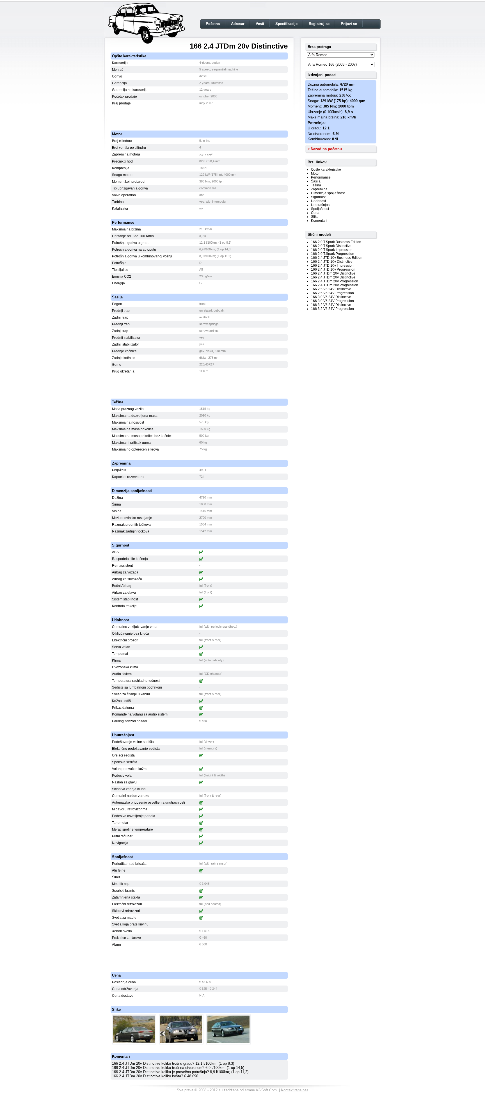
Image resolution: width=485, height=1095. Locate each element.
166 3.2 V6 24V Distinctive (331, 305)
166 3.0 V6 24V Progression (332, 301)
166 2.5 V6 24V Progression (332, 293)
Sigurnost (318, 197)
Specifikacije (286, 24)
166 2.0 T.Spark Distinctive (331, 246)
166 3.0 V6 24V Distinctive (331, 297)
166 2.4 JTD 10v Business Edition (336, 258)
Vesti (260, 24)
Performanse (321, 177)
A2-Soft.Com (266, 1090)
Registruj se (319, 24)
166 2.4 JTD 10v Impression (332, 266)
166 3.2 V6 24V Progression (332, 309)
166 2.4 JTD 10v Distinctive (332, 262)
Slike (315, 217)
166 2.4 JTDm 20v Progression (334, 281)
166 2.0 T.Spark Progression (332, 254)
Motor (315, 173)
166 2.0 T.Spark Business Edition (336, 242)
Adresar (237, 24)
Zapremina (319, 189)
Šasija (316, 181)
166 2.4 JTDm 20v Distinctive (333, 273)
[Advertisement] (199, 115)
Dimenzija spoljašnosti (328, 193)
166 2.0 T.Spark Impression (332, 250)
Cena (315, 213)
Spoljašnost (320, 209)
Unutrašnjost (320, 205)
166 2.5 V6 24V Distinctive (331, 289)
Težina (316, 185)
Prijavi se (349, 24)
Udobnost (318, 201)
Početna (213, 24)
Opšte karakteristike (326, 170)
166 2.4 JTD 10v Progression (333, 269)
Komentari (319, 221)
